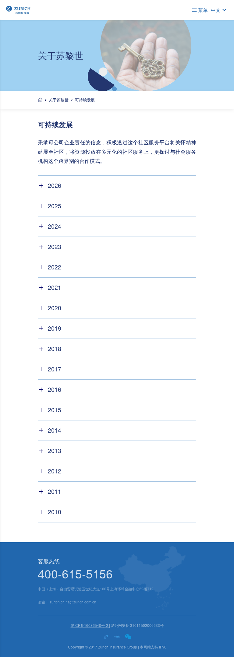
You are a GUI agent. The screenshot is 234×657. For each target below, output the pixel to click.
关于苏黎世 (59, 100)
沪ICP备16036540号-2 (90, 625)
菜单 (203, 9)
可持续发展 (85, 100)
